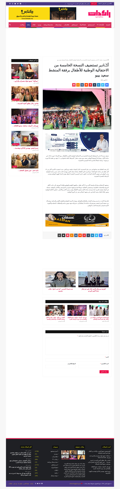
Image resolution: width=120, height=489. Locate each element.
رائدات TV (99, 24)
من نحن (15, 483)
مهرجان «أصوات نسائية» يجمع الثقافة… (25, 126)
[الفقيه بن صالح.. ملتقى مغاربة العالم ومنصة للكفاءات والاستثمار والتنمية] (55, 310)
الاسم (107, 357)
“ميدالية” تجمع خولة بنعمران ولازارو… (25, 81)
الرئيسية (108, 24)
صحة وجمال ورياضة (48, 24)
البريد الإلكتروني (104, 363)
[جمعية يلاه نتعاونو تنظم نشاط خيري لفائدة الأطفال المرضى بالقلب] (73, 457)
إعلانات (10, 483)
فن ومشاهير (74, 24)
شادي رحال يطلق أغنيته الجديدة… (27, 103)
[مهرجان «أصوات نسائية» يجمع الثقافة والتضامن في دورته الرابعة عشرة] (77, 310)
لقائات (33, 24)
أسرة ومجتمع (91, 24)
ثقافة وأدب (66, 24)
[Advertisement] (60, 41)
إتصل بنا (20, 483)
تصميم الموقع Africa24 (75, 483)
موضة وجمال (58, 24)
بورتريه (39, 24)
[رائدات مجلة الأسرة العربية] (99, 14)
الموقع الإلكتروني (72, 363)
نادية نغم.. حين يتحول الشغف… (28, 170)
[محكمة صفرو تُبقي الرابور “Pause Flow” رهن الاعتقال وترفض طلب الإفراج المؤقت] (73, 452)
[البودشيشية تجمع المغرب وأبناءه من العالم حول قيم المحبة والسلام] (99, 310)
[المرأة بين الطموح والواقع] (81, 457)
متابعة (28, 24)
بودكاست (22, 24)
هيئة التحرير (26, 483)
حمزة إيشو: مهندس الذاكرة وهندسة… (26, 148)
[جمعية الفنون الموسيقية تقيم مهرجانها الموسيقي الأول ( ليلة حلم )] (81, 452)
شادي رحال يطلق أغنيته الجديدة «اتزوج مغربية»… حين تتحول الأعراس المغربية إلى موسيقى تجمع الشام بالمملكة (63, 3)
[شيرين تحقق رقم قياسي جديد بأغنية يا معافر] (65, 452)
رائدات (31, 483)
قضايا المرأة (83, 24)
